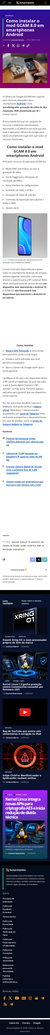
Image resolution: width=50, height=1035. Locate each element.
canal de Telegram (29, 413)
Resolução (7, 549)
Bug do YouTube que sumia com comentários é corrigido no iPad (22, 732)
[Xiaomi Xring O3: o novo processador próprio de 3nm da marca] (25, 621)
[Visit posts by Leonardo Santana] (6, 570)
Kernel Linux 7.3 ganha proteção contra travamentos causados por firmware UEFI (23, 687)
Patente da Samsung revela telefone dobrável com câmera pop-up (25, 441)
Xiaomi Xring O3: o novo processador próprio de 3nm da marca (25, 641)
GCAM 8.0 (31, 545)
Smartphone (18, 549)
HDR (39, 545)
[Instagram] (30, 998)
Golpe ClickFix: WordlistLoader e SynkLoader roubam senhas (22, 777)
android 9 (35, 542)
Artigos (8, 728)
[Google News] (24, 998)
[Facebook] (4, 998)
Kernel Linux (21, 794)
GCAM (23, 545)
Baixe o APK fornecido (17, 350)
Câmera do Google (11, 545)
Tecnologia (10, 636)
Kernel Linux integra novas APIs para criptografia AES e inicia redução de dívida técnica (25, 808)
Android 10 (25, 542)
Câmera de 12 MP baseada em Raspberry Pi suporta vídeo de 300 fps (24, 456)
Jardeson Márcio (12, 647)
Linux (10, 794)
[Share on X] (13, 45)
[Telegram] (42, 998)
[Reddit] (36, 998)
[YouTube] (17, 998)
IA (43, 545)
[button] (5, 3)
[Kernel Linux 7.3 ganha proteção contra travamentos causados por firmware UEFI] (25, 665)
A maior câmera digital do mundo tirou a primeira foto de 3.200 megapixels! (24, 470)
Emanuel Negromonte (16, 853)
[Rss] (5, 1004)
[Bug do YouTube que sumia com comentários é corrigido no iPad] (25, 712)
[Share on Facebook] (8, 45)
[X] (10, 998)
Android (9, 16)
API (42, 542)
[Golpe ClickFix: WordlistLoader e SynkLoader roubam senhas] (25, 756)
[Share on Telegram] (23, 45)
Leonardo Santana (17, 40)
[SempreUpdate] (25, 3)
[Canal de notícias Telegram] (11, 1004)
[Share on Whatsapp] (18, 45)
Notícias (22, 636)
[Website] (46, 570)
